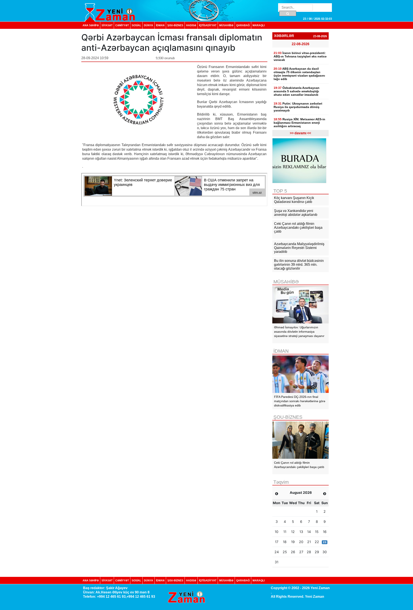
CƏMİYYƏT (122, 25)
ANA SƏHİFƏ (91, 25)
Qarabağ (243, 25)
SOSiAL (136, 25)
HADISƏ (191, 25)
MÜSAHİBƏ (226, 25)
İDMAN (160, 25)
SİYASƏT (107, 25)
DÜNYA (148, 25)
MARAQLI (259, 25)
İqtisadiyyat (207, 25)
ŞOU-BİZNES (175, 25)
